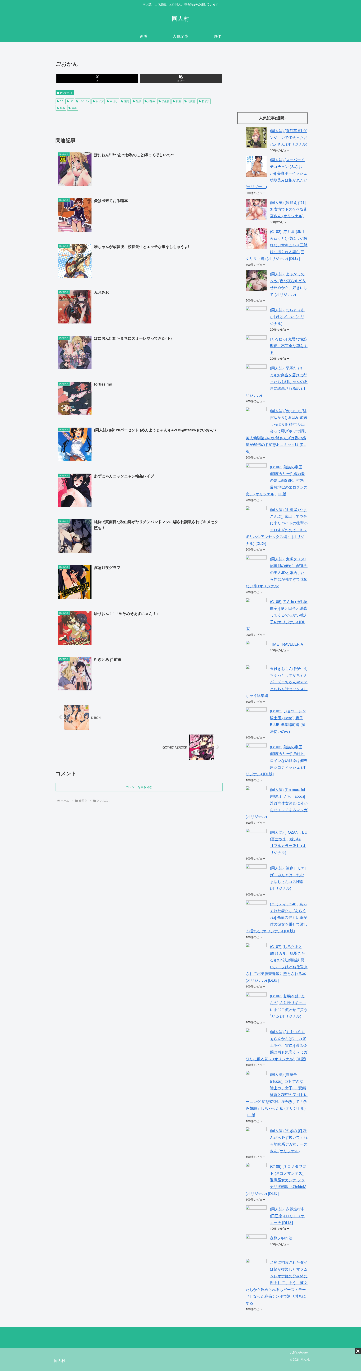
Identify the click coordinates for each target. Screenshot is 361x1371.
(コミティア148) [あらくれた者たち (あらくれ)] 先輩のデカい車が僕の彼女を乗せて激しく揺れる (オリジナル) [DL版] (277, 917)
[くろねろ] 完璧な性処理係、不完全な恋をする (289, 345)
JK (71, 101)
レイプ (99, 101)
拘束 (178, 101)
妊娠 (138, 101)
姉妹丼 (151, 101)
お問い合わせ (299, 1352)
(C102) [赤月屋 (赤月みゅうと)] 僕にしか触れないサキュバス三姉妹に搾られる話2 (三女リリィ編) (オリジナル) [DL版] (277, 245)
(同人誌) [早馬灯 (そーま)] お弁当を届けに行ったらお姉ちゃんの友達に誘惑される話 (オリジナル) (277, 381)
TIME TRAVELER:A (286, 644)
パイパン (84, 101)
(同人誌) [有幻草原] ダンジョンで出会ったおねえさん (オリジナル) (289, 137)
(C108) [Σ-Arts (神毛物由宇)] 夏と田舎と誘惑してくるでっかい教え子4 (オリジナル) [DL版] (277, 615)
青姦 (74, 108)
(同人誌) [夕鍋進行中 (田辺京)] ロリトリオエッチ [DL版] (287, 1215)
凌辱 (126, 101)
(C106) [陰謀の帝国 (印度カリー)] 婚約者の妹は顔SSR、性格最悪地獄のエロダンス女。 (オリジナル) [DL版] (277, 480)
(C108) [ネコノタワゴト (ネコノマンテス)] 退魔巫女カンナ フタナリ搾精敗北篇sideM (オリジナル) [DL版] (276, 1179)
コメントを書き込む (139, 787)
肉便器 (191, 101)
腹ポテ (205, 101)
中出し (114, 101)
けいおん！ (66, 92)
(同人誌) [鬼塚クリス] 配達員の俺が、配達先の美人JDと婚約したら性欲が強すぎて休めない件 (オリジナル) (277, 572)
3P (61, 101)
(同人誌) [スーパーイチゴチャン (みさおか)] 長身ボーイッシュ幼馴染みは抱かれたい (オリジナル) (277, 173)
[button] (181, 78)
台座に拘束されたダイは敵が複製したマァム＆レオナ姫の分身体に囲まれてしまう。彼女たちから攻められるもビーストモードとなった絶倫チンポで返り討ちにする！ (277, 1282)
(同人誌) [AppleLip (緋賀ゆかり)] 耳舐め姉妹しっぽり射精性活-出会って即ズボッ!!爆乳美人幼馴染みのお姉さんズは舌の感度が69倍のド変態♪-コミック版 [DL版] (276, 431)
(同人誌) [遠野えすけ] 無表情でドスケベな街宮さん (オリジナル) (289, 208)
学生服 (165, 101)
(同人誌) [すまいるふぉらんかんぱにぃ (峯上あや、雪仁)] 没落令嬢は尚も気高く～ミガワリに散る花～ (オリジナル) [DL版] (277, 1045)
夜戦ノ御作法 (281, 1238)
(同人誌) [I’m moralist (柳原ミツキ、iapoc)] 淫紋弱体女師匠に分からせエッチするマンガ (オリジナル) (277, 803)
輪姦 (62, 108)
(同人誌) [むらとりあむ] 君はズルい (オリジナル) (287, 316)
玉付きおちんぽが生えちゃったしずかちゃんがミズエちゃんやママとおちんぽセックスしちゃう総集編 (277, 682)
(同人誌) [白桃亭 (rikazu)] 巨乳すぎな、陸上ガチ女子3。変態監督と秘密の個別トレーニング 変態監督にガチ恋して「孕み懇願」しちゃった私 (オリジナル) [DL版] (277, 1094)
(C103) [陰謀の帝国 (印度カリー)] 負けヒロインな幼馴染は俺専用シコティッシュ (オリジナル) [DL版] (277, 760)
